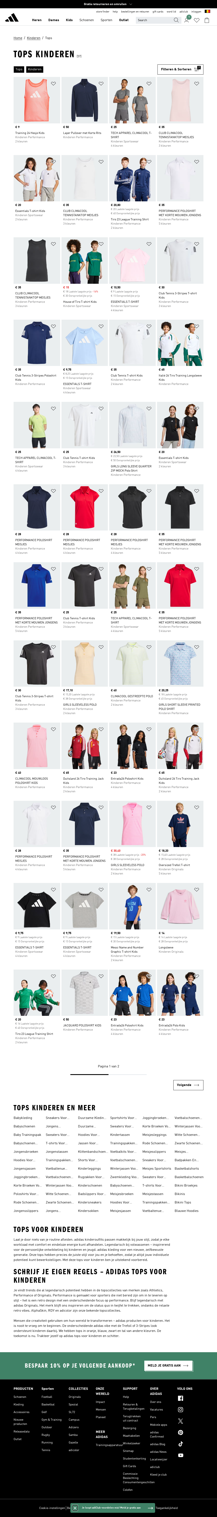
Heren (37, 20)
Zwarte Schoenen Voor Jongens (58, 1203)
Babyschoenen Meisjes (121, 1186)
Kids (69, 20)
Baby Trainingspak (27, 1135)
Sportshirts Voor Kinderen (122, 1118)
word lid (171, 12)
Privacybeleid (112, 1508)
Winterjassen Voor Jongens (59, 1186)
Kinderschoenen (90, 1185)
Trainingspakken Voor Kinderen (122, 1144)
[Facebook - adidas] (190, 1399)
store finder (102, 12)
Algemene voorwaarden (138, 1508)
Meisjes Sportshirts (156, 1168)
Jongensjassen (25, 1168)
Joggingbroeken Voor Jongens (26, 1178)
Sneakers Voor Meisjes (153, 1161)
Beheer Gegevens (78, 1508)
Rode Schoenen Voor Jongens (25, 1203)
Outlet (124, 20)
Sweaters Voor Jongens (56, 1135)
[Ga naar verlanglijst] (197, 20)
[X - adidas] (190, 1421)
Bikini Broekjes (186, 1185)
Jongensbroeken (26, 1152)
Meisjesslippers (154, 1152)
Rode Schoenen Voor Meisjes (153, 1144)
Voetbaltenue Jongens (55, 1169)
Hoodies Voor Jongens (23, 1161)
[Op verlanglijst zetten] (53, 84)
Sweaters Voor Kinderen (120, 1127)
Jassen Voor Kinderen (87, 1144)
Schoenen (86, 20)
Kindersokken (88, 1211)
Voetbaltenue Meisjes (151, 1211)
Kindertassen (120, 1135)
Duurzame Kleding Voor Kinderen (92, 1118)
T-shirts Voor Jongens (55, 1144)
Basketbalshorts (187, 1168)
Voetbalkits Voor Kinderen (122, 1152)
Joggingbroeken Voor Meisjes (154, 1118)
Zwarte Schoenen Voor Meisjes (187, 1144)
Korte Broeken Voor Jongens (28, 1186)
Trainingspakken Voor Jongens (58, 1161)
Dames (53, 20)
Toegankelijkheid (167, 1508)
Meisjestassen (152, 1194)
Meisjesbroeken (122, 1194)
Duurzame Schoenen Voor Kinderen (89, 1127)
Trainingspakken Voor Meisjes (154, 1203)
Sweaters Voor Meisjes (153, 1178)
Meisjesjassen (120, 1211)
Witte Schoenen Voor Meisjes (186, 1135)
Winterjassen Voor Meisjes (188, 1127)
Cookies (96, 1508)
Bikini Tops (183, 1202)
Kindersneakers (90, 1202)
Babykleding (23, 1118)
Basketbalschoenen (189, 1177)
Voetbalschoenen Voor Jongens (58, 1178)
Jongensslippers (26, 1211)
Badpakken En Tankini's (185, 1161)
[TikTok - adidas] (190, 1444)
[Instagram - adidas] (190, 1410)
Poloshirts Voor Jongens (25, 1194)
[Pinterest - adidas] (190, 1433)
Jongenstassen (57, 1152)
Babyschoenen (24, 1126)
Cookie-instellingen (52, 1508)
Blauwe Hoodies (187, 1211)
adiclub (183, 12)
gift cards (158, 12)
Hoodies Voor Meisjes (119, 1203)
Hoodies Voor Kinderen (87, 1135)
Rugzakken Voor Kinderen (90, 1178)
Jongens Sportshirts (54, 1127)
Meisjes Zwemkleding (185, 1152)
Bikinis (180, 1194)
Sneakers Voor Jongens (56, 1118)
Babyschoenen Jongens (24, 1144)
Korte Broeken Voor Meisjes (156, 1127)
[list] (85, 69)
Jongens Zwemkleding (56, 1211)
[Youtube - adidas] (190, 1456)
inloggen (196, 12)
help (115, 12)
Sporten (106, 20)
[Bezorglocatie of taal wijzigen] (207, 11)
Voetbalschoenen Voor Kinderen (122, 1161)
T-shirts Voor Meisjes (152, 1186)
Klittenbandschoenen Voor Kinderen (93, 1152)
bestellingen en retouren (135, 12)
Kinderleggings (89, 1168)
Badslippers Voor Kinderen (91, 1194)
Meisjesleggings (154, 1135)
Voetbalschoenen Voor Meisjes (187, 1118)
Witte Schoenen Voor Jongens (57, 1194)
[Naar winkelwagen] (207, 20)
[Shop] (12, 18)
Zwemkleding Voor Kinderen (124, 1178)
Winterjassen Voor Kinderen (123, 1169)
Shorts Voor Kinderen (86, 1161)
